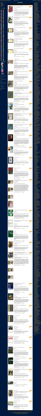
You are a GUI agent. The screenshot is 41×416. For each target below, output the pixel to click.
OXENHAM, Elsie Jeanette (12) (36, 232)
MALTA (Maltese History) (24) (36, 195)
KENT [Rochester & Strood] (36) (37, 172)
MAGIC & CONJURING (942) (36, 194)
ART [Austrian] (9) (35, 26)
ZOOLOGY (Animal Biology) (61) (37, 333)
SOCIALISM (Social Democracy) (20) (37, 274)
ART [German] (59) (35, 29)
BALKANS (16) (35, 40)
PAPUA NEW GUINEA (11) (36, 236)
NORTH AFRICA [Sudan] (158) (36, 222)
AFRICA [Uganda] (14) (36, 9)
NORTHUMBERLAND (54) (36, 224)
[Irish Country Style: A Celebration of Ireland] (10, 350)
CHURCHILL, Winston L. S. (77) (36, 77)
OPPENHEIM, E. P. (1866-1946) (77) (37, 230)
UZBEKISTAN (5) (35, 319)
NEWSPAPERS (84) (35, 217)
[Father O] (10, 94)
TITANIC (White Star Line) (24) (36, 312)
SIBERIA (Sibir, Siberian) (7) (36, 270)
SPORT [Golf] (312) (35, 284)
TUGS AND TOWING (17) (36, 316)
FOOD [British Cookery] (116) (36, 117)
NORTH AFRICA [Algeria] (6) (36, 219)
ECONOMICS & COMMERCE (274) (37, 100)
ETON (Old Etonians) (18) (36, 110)
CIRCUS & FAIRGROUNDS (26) (36, 80)
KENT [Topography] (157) (36, 177)
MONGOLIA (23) (35, 206)
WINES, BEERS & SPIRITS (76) (36, 328)
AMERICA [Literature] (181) (36, 14)
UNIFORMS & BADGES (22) (36, 318)
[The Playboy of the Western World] (10, 318)
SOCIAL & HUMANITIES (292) (36, 273)
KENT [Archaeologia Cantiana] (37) (37, 157)
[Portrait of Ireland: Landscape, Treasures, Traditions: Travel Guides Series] (10, 360)
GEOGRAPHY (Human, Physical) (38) (37, 124)
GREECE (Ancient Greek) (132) (36, 130)
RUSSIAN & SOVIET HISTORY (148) (37, 258)
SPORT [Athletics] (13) (36, 278)
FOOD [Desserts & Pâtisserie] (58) (37, 118)
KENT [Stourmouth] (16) (36, 175)
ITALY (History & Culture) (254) (36, 151)
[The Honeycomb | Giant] (10, 382)
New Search (31, 4)
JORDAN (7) (35, 154)
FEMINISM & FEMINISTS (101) (36, 112)
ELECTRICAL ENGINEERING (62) (37, 102)
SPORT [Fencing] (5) (36, 283)
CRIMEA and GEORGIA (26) (36, 86)
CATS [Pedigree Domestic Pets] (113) (37, 70)
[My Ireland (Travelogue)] (10, 73)
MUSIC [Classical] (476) (36, 209)
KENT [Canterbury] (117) (36, 161)
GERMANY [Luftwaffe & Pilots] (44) (37, 125)
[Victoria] (10, 244)
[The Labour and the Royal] (10, 106)
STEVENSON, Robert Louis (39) (37, 295)
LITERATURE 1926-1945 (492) (36, 190)
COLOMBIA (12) (35, 81)
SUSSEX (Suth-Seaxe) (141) (36, 300)
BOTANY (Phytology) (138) (36, 51)
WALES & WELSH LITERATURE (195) (37, 322)
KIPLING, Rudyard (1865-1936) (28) (37, 182)
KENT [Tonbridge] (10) (36, 176)
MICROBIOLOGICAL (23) (36, 200)
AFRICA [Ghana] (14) (36, 5)
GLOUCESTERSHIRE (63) (36, 128)
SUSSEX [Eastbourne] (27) (36, 302)
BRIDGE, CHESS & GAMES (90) (37, 54)
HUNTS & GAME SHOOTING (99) (37, 139)
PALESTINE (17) (35, 235)
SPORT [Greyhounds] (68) (36, 285)
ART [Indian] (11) (35, 30)
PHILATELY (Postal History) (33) (37, 237)
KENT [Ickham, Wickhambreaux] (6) (37, 169)
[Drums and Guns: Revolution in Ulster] (10, 170)
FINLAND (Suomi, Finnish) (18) (36, 113)
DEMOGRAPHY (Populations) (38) (37, 91)
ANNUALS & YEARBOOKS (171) (37, 17)
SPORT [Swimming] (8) (36, 293)
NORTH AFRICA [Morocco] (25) (36, 221)
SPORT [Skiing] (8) (35, 291)
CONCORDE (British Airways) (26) (37, 83)
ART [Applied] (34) (35, 25)
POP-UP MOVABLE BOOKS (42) (37, 246)
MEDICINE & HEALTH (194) (36, 198)
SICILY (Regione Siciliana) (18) (36, 271)
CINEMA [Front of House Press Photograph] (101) (36, 78)
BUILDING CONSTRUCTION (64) (37, 60)
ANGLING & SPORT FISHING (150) (37, 16)
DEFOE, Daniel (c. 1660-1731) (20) (37, 90)
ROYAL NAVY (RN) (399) (36, 256)
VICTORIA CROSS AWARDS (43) (37, 320)
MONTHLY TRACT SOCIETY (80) (37, 207)
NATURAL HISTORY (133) (36, 213)
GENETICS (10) (35, 123)
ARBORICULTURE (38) (36, 18)
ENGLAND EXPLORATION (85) (36, 103)
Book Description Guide (3, 88)
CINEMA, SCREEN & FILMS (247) (37, 79)
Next (28, 4)
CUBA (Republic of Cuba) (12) (36, 87)
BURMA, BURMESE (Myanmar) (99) (37, 61)
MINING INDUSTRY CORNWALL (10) (37, 203)
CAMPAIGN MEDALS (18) (36, 64)
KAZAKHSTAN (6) (35, 155)
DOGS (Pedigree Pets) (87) (36, 96)
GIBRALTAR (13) (35, 126)
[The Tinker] (10, 308)
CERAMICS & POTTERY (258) (36, 71)
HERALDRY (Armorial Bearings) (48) (37, 134)
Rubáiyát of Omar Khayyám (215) (37, 257)
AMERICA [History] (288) (36, 13)
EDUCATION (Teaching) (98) (36, 101)
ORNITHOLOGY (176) (36, 231)
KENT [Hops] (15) (35, 168)
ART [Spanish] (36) (35, 32)
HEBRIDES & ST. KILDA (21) (36, 133)
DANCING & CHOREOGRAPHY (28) (37, 89)
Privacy (1, 89)
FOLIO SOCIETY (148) (36, 116)
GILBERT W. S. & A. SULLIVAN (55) (37, 127)
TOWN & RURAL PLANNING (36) (37, 313)
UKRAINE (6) (35, 317)
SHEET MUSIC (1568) (36, 268)
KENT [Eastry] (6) (35, 164)
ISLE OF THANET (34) (36, 149)
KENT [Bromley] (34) (36, 160)
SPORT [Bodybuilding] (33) (36, 280)
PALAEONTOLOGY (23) (36, 234)
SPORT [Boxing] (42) (36, 281)
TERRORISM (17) (35, 308)
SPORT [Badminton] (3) (36, 279)
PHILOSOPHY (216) (35, 238)
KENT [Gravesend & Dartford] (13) (37, 167)
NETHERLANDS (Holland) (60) (36, 215)
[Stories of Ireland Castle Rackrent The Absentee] (10, 40)
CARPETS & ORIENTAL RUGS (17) (37, 68)
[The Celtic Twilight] (10, 393)
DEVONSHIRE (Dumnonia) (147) (36, 94)
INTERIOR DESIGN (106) (36, 143)
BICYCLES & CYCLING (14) (36, 45)
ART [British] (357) (35, 27)
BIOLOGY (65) (35, 46)
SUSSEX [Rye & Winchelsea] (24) (37, 303)
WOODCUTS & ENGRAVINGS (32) (37, 329)
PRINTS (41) (35, 248)
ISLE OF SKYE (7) (35, 148)
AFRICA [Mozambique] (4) (36, 7)
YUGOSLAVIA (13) (35, 331)
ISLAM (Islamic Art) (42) (36, 146)
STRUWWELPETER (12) (36, 297)
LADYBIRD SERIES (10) (36, 183)
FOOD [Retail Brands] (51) (36, 120)
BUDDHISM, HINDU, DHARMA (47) (37, 59)
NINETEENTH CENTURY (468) (36, 218)
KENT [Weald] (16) (35, 178)
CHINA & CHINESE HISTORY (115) (37, 75)
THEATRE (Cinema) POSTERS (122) (37, 310)
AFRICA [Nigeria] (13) (36, 8)
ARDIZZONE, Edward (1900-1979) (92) (37, 22)
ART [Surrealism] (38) (36, 33)
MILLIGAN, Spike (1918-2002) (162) (37, 202)
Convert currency (30, 8)
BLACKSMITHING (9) (36, 47)
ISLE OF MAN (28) (35, 147)
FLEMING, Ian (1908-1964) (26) (36, 115)
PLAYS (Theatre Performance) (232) (37, 242)
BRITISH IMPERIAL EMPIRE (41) (37, 56)
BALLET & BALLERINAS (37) (36, 41)
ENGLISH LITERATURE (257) (36, 105)
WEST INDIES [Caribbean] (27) (36, 325)
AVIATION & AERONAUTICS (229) (37, 39)
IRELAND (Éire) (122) (36, 145)
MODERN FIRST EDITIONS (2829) (37, 205)
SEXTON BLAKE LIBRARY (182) (37, 266)
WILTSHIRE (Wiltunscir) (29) (36, 327)
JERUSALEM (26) (35, 153)
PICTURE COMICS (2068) (36, 240)
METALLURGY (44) (35, 199)
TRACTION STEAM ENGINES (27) (37, 314)
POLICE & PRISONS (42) (36, 245)
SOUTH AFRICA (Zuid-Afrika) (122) (37, 275)
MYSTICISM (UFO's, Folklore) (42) (37, 211)
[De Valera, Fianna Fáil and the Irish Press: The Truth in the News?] (10, 286)
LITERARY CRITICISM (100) (36, 189)
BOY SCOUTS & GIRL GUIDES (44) (37, 52)
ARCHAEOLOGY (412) (36, 19)
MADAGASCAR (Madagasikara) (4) (37, 193)
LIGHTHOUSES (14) (36, 187)
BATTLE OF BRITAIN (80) (36, 42)
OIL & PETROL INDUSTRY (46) (36, 228)
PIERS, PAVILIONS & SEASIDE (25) (37, 241)
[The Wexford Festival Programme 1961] (10, 182)
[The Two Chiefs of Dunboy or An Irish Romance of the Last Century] (10, 30)
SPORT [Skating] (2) (36, 290)
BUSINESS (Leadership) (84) (36, 62)
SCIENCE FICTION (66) (36, 263)
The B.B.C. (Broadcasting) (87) (36, 309)
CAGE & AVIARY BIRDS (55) (36, 63)
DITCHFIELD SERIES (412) (36, 95)
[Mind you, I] (10, 51)
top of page (35, 334)
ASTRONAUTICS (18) (36, 36)
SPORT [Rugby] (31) (36, 289)
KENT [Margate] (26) (36, 171)
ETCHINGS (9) (35, 109)
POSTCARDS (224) (35, 247)
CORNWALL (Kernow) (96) (36, 84)
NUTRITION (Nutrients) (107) (36, 226)
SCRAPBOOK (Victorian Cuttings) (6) (37, 265)
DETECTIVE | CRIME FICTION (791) (37, 93)
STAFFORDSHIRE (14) (36, 294)
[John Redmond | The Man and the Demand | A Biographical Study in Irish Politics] (10, 127)
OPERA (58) (35, 229)
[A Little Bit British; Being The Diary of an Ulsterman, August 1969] (10, 137)
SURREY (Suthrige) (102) (36, 299)
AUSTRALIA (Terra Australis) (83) (37, 38)
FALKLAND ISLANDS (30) (36, 111)
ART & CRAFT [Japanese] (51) (36, 24)
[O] (10, 9)
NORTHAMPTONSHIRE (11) (36, 223)
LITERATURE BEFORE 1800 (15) (37, 191)
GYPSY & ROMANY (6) (36, 131)
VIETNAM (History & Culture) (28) (37, 321)
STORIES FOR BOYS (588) (36, 296)
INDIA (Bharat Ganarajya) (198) (36, 142)
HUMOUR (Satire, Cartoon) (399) (37, 138)
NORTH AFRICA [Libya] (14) (36, 220)
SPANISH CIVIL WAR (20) (36, 276)
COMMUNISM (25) (35, 82)
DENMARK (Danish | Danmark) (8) (37, 92)
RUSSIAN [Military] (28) (36, 260)
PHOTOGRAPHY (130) (36, 239)
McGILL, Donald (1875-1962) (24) (37, 197)
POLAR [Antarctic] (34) (36, 244)
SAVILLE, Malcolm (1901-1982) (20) (37, 262)
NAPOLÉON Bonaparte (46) (36, 212)
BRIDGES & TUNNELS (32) (36, 55)
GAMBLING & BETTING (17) (36, 122)
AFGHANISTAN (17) (36, 3)
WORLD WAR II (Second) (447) (36, 330)
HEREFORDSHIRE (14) (36, 135)
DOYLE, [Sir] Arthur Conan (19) (36, 98)
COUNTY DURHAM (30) (36, 85)
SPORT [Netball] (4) (36, 287)
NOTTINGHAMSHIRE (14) (36, 225)
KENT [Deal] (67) (35, 163)
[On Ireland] (10, 234)
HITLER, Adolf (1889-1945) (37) (36, 136)
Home (1, 2)
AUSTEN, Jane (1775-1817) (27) (37, 37)
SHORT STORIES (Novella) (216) (37, 269)
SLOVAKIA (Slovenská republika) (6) (37, 272)
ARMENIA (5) (35, 23)
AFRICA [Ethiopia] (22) (36, 4)
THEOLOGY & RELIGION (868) (36, 311)
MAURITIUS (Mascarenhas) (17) (36, 196)
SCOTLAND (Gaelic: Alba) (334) (36, 264)
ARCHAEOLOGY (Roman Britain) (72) (37, 20)
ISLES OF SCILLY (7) (36, 150)
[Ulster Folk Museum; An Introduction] (10, 403)
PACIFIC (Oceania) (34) (36, 233)
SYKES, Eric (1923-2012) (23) (36, 305)
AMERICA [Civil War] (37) (36, 12)
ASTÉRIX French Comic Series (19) (37, 35)
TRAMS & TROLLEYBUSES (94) (37, 315)
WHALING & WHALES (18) (36, 326)
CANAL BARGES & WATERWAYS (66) (37, 66)
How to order (2, 3)
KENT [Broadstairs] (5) (36, 159)
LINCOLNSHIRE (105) (36, 188)
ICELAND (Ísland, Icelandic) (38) (36, 140)
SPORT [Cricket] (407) (36, 282)
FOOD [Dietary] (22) (36, 119)
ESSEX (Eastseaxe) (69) (36, 108)
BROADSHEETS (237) (36, 57)
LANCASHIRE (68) (35, 184)
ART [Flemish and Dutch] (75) (36, 28)
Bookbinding (2, 6)
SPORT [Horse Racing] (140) (36, 286)
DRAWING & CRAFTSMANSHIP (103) (37, 99)
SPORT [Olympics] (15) (36, 288)
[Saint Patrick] (10, 329)
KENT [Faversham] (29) (36, 165)
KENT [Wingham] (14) (36, 179)
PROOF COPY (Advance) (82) (36, 249)
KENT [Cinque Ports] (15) (36, 162)
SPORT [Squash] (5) (36, 292)
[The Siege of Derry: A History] (10, 296)
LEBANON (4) (35, 186)
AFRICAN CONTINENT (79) (36, 10)
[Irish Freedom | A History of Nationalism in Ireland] (10, 84)
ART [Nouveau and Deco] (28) (36, 31)
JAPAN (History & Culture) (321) (37, 152)
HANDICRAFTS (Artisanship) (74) (37, 132)
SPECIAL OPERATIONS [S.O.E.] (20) (37, 277)
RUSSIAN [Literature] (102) (36, 259)
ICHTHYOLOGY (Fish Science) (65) (37, 141)
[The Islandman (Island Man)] (10, 62)
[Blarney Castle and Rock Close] (10, 339)
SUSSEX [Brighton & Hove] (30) (37, 301)
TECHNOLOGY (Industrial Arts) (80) (37, 306)
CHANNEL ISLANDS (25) (36, 72)
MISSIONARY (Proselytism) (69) (37, 204)
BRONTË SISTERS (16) (36, 58)
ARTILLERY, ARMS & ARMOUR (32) (37, 34)
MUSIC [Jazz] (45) (35, 210)
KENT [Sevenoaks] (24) (36, 174)
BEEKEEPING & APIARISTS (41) (37, 43)
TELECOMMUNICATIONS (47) (36, 307)
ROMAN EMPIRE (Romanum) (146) (37, 254)
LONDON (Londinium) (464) (36, 192)
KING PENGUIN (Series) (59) (36, 181)
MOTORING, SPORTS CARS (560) (37, 208)
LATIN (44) (35, 185)
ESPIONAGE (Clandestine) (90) (36, 107)
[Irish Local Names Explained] (10, 160)
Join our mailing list (2, 5)
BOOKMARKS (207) (35, 49)
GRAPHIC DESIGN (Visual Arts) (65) (37, 129)
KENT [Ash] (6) (35, 158)
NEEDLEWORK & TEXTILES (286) (37, 214)
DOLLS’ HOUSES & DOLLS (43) (36, 97)
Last (29, 4)
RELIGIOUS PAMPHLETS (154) (36, 252)
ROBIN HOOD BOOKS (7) (36, 253)
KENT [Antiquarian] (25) (36, 156)
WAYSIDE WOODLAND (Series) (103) (37, 323)
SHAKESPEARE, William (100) (36, 267)
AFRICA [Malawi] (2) (36, 6)
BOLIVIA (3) (35, 48)
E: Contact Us (39, 0)
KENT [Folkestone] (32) (36, 166)
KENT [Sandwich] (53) (36, 173)
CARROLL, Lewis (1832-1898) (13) (37, 69)
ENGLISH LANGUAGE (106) (36, 104)
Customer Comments (2, 4)
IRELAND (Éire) (21, 15)
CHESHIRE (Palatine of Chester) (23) (37, 73)
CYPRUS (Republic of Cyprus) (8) (37, 88)
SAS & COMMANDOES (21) (36, 261)
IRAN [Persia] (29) (35, 144)
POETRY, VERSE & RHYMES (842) (37, 243)
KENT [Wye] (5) (35, 180)
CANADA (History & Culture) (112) (37, 65)
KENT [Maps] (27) (35, 170)
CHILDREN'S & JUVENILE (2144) (37, 74)
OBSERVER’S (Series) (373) (36, 227)
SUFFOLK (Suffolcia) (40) (36, 298)
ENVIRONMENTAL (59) (36, 106)
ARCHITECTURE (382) (36, 21)
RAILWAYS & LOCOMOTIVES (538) (37, 251)
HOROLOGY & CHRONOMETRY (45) (37, 137)
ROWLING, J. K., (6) (35, 255)
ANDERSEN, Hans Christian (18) (37, 15)
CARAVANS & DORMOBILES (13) (37, 67)
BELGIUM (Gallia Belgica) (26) (36, 44)
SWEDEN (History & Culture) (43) (37, 304)
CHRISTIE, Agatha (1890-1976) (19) (37, 76)
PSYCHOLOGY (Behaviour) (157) (37, 250)
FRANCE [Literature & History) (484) (37, 121)
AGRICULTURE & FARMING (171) (37, 11)
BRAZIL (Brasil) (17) (36, 53)
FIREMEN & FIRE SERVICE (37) (36, 114)
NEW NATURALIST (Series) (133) (37, 216)
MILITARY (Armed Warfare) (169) (37, 201)
